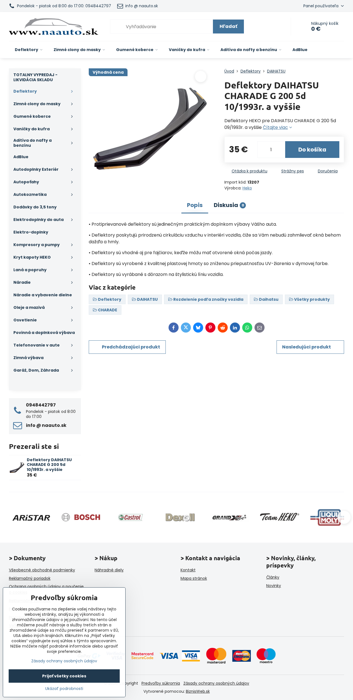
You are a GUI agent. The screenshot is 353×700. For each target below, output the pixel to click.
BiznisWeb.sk (198, 691)
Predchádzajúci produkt (131, 347)
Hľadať (228, 26)
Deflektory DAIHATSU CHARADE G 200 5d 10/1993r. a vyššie (49, 464)
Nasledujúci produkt (306, 347)
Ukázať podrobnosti (64, 688)
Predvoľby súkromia (160, 683)
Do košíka (312, 149)
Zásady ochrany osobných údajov (216, 683)
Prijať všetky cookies (64, 676)
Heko (247, 188)
